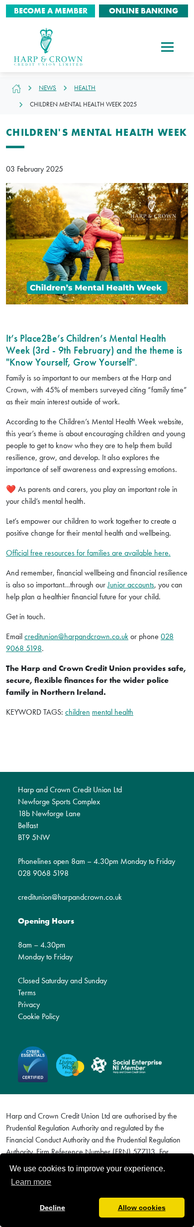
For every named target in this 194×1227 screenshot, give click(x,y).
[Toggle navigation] (167, 47)
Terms (27, 992)
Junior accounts (130, 584)
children (77, 712)
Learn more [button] (31, 1182)
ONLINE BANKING (143, 10)
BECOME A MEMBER (51, 10)
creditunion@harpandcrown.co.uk (76, 636)
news (47, 88)
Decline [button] (52, 1208)
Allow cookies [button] (142, 1208)
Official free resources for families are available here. (88, 553)
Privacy (29, 1004)
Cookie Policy (38, 1016)
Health (85, 88)
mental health (112, 712)
